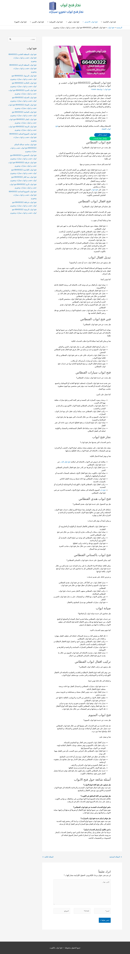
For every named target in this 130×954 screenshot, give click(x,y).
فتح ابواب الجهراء (20, 22)
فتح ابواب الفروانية (56, 22)
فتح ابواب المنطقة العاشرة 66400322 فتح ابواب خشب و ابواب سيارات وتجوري (22, 57)
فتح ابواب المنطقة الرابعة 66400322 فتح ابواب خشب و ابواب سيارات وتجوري (22, 68)
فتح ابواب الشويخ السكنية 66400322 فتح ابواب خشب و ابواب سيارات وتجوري (22, 137)
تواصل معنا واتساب (100, 138)
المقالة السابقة (115, 857)
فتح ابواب (107, 89)
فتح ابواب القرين (38, 22)
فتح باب (103, 490)
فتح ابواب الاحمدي (91, 22)
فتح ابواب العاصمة (109, 22)
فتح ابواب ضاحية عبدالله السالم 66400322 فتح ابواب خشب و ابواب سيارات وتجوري (23, 147)
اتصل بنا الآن (102, 135)
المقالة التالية (47, 857)
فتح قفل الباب (65, 462)
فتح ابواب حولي (73, 22)
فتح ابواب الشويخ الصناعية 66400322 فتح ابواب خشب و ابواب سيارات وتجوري (22, 194)
